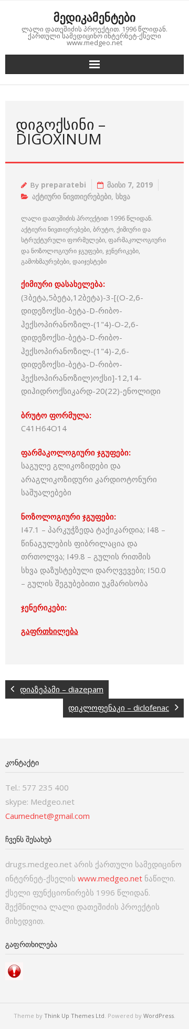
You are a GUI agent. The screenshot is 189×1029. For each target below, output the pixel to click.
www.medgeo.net (110, 878)
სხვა (123, 196)
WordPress (158, 1016)
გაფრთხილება (49, 631)
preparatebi (63, 185)
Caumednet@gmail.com (47, 815)
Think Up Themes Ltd (74, 1016)
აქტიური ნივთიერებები (71, 196)
